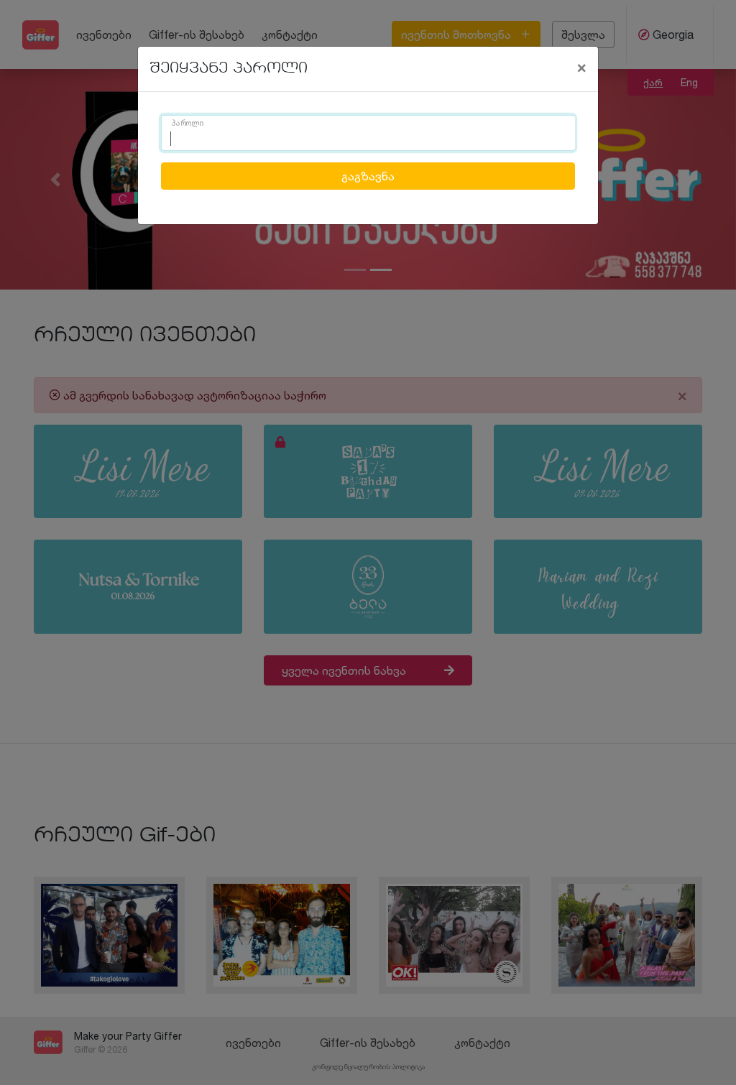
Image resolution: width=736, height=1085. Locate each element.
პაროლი (187, 124)
